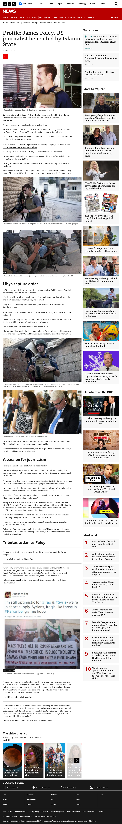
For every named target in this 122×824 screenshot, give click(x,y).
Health (92, 4)
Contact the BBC (89, 811)
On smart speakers (43, 788)
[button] (110, 3)
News (51, 4)
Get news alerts (70, 788)
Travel (53, 804)
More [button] (116, 17)
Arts (52, 799)
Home (41, 4)
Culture (102, 4)
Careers (100, 811)
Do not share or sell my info (45, 816)
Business (70, 4)
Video (78, 804)
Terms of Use (7, 811)
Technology (82, 4)
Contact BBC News (101, 788)
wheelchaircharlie (23, 697)
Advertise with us (26, 816)
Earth (77, 795)
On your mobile (12, 788)
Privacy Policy (34, 811)
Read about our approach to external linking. (79, 821)
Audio (78, 799)
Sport (60, 4)
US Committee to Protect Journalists (20, 147)
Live (101, 795)
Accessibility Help (57, 811)
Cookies (45, 811)
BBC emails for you (10, 816)
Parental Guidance (73, 811)
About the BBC (20, 811)
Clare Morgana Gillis (13, 580)
